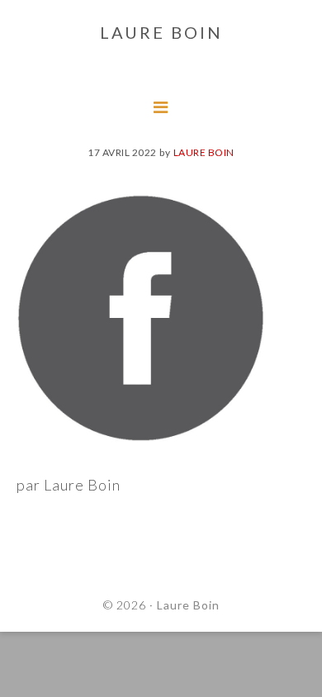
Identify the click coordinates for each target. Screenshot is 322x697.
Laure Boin (188, 605)
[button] (26, 24)
